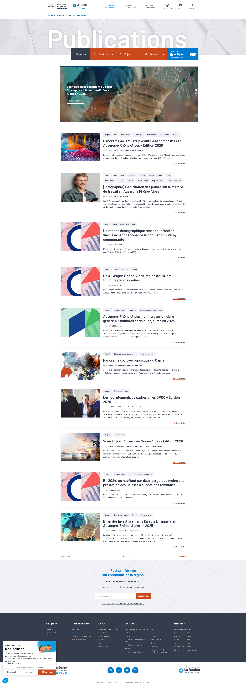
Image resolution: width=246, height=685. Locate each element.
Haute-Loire (125, 134)
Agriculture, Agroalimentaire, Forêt (135, 641)
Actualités (76, 629)
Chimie (153, 636)
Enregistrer (143, 596)
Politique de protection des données (136, 682)
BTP (152, 629)
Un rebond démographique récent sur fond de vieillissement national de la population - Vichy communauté (140, 235)
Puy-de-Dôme (157, 180)
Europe (101, 643)
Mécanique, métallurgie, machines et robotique (159, 651)
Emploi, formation (175, 180)
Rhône (121, 180)
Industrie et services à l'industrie (136, 629)
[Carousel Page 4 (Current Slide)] (196, 98)
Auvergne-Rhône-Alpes (182, 629)
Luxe (153, 633)
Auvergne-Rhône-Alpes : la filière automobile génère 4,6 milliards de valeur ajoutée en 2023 (139, 318)
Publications (76, 633)
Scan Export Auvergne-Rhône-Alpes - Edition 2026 (143, 441)
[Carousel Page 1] (196, 90)
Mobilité (133, 310)
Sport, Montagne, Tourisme (134, 652)
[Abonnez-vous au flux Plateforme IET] (135, 670)
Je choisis (29, 672)
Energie (127, 636)
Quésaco (49, 629)
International (119, 435)
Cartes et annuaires (79, 640)
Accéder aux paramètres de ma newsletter (123, 603)
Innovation (102, 633)
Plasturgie (139, 134)
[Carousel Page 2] (196, 93)
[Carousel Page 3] (196, 96)
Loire (168, 175)
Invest (175, 134)
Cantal (142, 175)
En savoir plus (181, 163)
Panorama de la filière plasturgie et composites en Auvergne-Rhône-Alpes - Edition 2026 (142, 143)
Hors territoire (119, 310)
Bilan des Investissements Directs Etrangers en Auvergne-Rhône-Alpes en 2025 (139, 523)
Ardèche (132, 175)
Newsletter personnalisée (133, 587)
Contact (100, 682)
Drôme (151, 175)
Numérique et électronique (134, 645)
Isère (160, 175)
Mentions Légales (113, 682)
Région (107, 134)
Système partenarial (53, 633)
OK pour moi (47, 672)
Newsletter (108, 587)
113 (131, 556)
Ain (115, 134)
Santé (127, 633)
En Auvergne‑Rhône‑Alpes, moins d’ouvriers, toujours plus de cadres (137, 278)
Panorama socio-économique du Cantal (134, 360)
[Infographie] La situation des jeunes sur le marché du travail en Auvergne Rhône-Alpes (143, 189)
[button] (5, 681)
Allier (123, 175)
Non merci (11, 672)
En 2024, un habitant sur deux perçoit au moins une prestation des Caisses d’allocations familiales (143, 482)
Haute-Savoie (142, 180)
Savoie (130, 180)
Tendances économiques (81, 636)
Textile (153, 643)
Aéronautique (156, 640)
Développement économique (158, 134)
